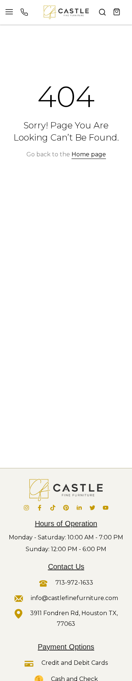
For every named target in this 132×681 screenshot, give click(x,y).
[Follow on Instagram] (26, 508)
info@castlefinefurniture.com (74, 598)
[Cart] (117, 12)
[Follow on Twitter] (92, 508)
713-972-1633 (73, 582)
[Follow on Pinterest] (66, 508)
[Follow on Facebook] (40, 508)
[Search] (102, 12)
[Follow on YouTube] (106, 508)
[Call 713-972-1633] (24, 12)
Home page (89, 154)
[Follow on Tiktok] (53, 508)
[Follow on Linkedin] (79, 508)
